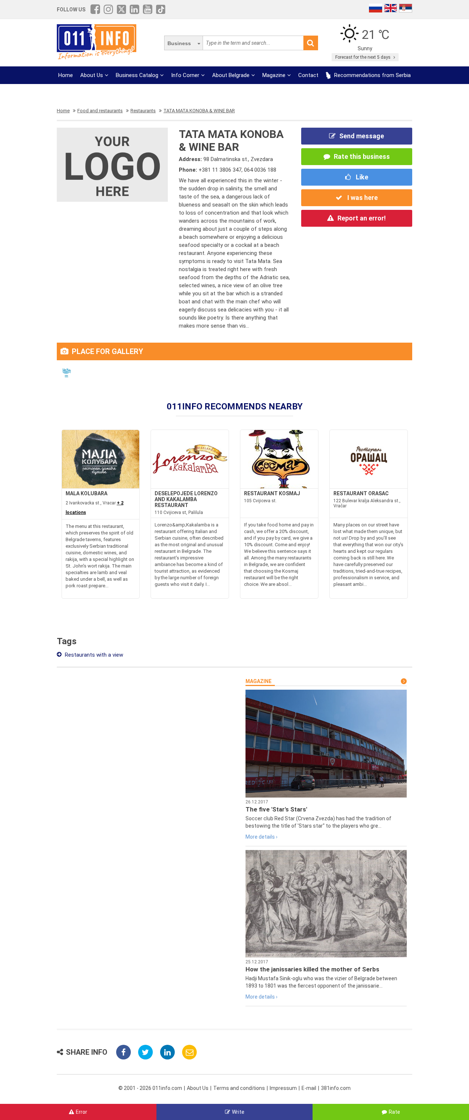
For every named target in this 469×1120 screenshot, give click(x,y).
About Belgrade (231, 75)
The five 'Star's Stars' (276, 809)
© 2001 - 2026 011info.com (150, 1088)
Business (179, 43)
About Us (91, 75)
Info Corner (185, 75)
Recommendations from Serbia (372, 75)
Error (81, 1112)
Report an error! (361, 218)
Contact (308, 75)
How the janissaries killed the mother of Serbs (312, 969)
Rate (394, 1112)
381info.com (336, 1088)
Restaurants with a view (93, 655)
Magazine (273, 75)
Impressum (283, 1088)
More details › (261, 837)
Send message (361, 136)
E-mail (309, 1088)
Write (238, 1112)
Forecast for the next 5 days (363, 57)
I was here (362, 197)
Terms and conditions (239, 1088)
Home (65, 75)
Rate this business (362, 156)
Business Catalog (137, 75)
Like (361, 177)
